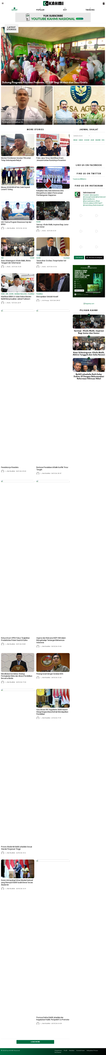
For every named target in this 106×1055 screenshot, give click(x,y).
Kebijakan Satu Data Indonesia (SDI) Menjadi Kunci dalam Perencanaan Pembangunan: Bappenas (49, 193)
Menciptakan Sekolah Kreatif (47, 296)
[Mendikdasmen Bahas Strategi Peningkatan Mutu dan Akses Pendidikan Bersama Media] (17, 662)
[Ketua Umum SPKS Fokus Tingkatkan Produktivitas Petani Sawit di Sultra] (17, 558)
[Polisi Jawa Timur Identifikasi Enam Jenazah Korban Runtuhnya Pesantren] (53, 145)
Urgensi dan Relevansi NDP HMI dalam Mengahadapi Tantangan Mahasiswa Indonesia (51, 640)
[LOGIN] (103, 3)
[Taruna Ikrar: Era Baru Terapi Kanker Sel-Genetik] (53, 246)
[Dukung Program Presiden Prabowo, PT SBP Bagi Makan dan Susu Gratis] (53, 56)
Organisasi (58, 1050)
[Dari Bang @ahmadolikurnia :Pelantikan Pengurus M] (96, 247)
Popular (40, 10)
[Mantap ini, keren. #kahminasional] (81, 215)
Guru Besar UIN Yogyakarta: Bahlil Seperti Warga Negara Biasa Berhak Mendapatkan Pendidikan (52, 711)
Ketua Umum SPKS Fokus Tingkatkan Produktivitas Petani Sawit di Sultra (15, 639)
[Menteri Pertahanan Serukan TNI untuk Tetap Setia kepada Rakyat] (17, 145)
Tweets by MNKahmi (79, 179)
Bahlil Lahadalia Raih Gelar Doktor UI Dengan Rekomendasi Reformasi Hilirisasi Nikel (89, 376)
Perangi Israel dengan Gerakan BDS (49, 674)
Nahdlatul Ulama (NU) (20, 294)
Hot (65, 10)
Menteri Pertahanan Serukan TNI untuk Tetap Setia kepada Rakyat (16, 159)
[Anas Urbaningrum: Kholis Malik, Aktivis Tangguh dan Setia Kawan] (17, 246)
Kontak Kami (80, 1050)
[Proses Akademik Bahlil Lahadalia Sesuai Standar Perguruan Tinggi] (17, 767)
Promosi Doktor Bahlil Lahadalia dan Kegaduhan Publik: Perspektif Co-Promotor (52, 1018)
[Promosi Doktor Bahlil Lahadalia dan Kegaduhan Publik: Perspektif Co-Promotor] (53, 937)
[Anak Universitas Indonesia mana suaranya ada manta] (81, 247)
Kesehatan (67, 258)
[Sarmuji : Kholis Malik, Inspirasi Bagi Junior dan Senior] (53, 210)
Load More (35, 1042)
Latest (14, 10)
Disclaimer (58, 1052)
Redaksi (71, 1050)
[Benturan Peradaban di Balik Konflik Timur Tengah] (53, 387)
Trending (90, 10)
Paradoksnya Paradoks (10, 467)
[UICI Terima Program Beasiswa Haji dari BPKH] (17, 210)
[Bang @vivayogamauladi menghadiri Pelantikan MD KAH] (96, 231)
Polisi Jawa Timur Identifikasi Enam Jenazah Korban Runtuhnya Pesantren (51, 159)
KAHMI (38, 222)
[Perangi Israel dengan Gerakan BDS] (53, 662)
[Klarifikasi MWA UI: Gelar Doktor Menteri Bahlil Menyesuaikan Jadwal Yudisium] (17, 282)
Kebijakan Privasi (92, 1050)
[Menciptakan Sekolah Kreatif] (53, 282)
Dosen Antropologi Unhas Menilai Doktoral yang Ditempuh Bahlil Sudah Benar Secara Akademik (17, 882)
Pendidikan (31, 294)
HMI (2, 258)
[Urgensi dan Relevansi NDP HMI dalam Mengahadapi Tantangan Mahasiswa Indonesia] (53, 558)
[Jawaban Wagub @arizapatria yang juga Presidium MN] (96, 215)
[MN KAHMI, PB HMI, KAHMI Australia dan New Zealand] (81, 231)
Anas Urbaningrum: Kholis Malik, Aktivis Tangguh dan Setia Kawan (16, 262)
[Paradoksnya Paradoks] (17, 387)
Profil (65, 1050)
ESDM (3, 294)
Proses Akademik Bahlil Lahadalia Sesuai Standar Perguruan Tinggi (16, 848)
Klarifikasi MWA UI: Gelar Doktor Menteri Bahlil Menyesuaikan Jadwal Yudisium (16, 297)
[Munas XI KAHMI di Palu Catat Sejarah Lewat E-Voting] (17, 175)
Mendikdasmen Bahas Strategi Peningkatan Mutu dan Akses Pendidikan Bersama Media (16, 676)
